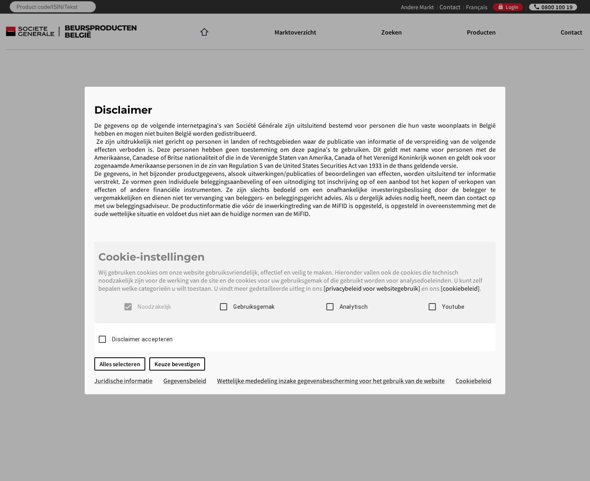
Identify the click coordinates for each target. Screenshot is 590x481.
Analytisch (354, 307)
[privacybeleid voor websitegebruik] (371, 288)
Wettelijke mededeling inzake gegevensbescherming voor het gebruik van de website (331, 381)
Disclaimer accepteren (142, 339)
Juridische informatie (123, 381)
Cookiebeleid (473, 381)
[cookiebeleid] (460, 288)
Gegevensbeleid (184, 381)
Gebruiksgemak (254, 307)
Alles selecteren (120, 364)
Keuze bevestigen (177, 364)
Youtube (453, 307)
